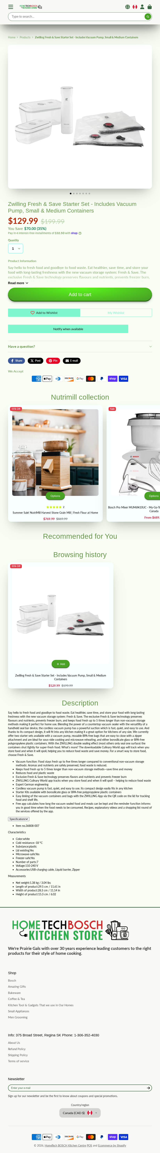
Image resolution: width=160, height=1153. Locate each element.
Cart (149, 7)
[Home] (30, 7)
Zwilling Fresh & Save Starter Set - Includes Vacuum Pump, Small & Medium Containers (60, 625)
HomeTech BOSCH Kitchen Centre (65, 1145)
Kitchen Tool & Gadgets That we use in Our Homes (41, 1005)
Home (11, 37)
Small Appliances (18, 1011)
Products (25, 37)
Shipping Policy (18, 1055)
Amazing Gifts (17, 986)
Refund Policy (17, 1049)
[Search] (148, 16)
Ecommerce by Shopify (112, 1145)
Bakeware (14, 992)
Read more (16, 283)
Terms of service (18, 1061)
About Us (14, 1042)
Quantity (13, 240)
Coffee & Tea (16, 999)
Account (142, 7)
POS (89, 1145)
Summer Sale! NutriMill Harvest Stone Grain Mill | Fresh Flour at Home (55, 463)
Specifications (18, 819)
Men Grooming (18, 1017)
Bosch (12, 980)
